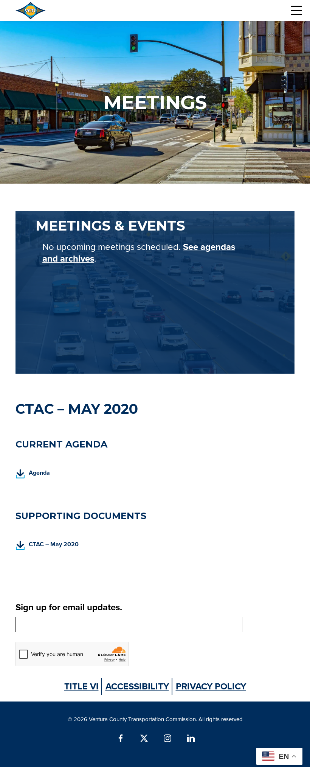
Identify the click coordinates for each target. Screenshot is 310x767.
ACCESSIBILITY (137, 686)
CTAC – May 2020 (47, 546)
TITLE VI (81, 686)
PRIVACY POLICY (211, 686)
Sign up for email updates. (69, 607)
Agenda (33, 475)
